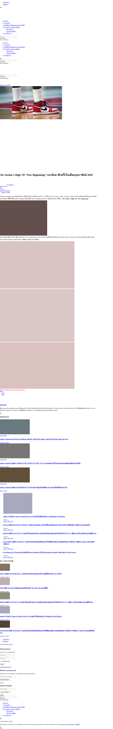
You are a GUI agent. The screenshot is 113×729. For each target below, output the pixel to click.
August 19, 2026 (4, 442)
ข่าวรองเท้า (6, 23)
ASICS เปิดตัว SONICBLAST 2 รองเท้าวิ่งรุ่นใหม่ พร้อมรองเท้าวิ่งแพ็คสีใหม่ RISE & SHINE (31, 574)
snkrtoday (11, 184)
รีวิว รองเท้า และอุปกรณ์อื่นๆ (11, 27)
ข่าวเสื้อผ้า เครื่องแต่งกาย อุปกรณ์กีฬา (14, 25)
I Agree (77, 724)
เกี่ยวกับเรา (6, 2)
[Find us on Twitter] (0, 7)
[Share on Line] (48, 194)
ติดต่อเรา (6, 4)
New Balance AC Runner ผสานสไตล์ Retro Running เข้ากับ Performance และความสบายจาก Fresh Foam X (39, 552)
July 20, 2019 (3, 186)
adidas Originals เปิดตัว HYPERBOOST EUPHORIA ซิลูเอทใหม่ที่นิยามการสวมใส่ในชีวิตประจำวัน (33, 487)
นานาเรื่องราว (7, 33)
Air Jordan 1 (12, 390)
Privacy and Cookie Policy (68, 724)
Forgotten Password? (5, 667)
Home (1, 85)
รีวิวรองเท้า (10, 29)
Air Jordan (7, 196)
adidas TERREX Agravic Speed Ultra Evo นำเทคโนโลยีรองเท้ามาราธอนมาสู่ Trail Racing (34, 516)
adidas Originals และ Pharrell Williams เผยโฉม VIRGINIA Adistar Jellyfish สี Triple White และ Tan (34, 439)
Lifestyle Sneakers (20, 390)
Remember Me (6, 661)
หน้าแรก (5, 21)
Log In (2, 682)
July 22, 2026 (3, 491)
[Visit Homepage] (5, 18)
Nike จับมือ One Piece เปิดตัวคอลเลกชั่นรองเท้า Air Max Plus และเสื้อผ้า (24, 588)
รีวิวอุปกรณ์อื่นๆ (11, 31)
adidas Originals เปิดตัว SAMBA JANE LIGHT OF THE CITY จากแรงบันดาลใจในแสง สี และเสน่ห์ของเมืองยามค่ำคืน (40, 463)
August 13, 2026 (4, 466)
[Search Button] (16, 60)
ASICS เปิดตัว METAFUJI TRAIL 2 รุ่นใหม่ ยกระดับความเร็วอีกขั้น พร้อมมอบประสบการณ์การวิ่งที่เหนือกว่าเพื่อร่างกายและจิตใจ (46, 525)
